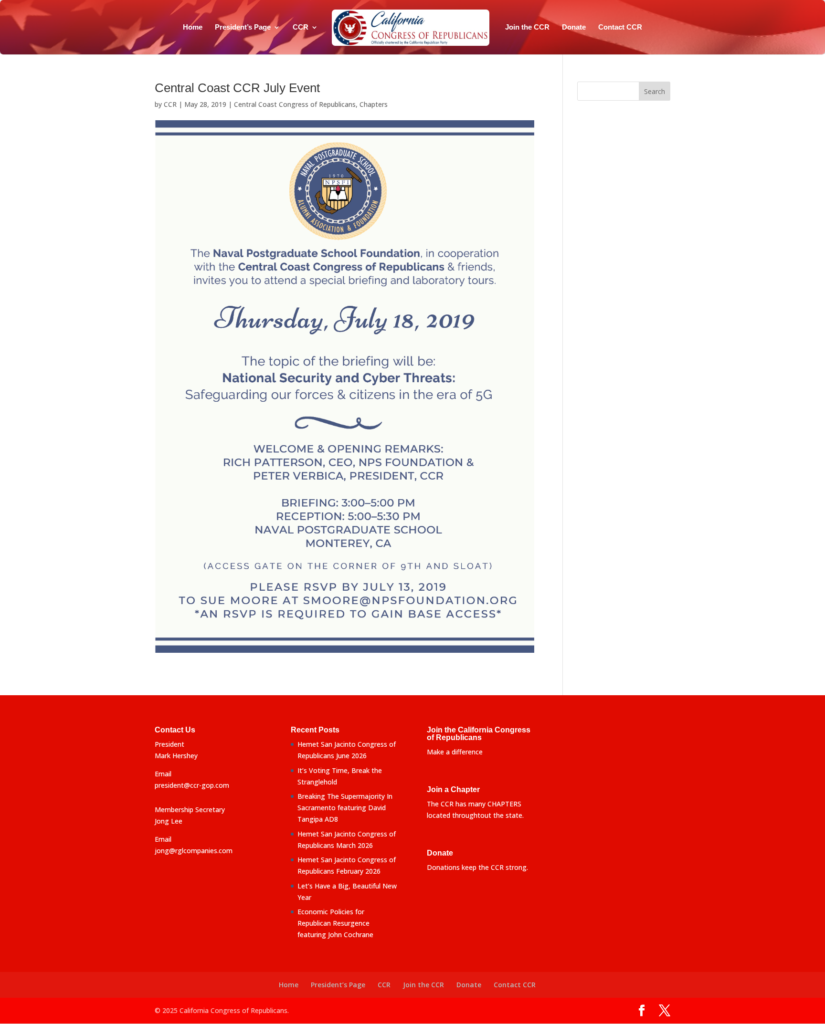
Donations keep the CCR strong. (477, 867)
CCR (300, 27)
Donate (574, 27)
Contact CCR (620, 27)
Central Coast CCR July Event (237, 88)
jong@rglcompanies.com (194, 850)
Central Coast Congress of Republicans (295, 104)
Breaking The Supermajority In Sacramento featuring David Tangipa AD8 (344, 808)
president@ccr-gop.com (192, 785)
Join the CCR (527, 27)
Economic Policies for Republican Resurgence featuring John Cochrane (335, 923)
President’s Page (243, 27)
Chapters (374, 104)
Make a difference (455, 751)
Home (192, 27)
